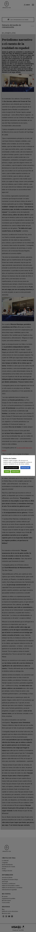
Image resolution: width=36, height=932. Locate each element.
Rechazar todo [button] (25, 467)
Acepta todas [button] (15, 471)
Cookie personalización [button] (11, 467)
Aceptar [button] (7, 471)
